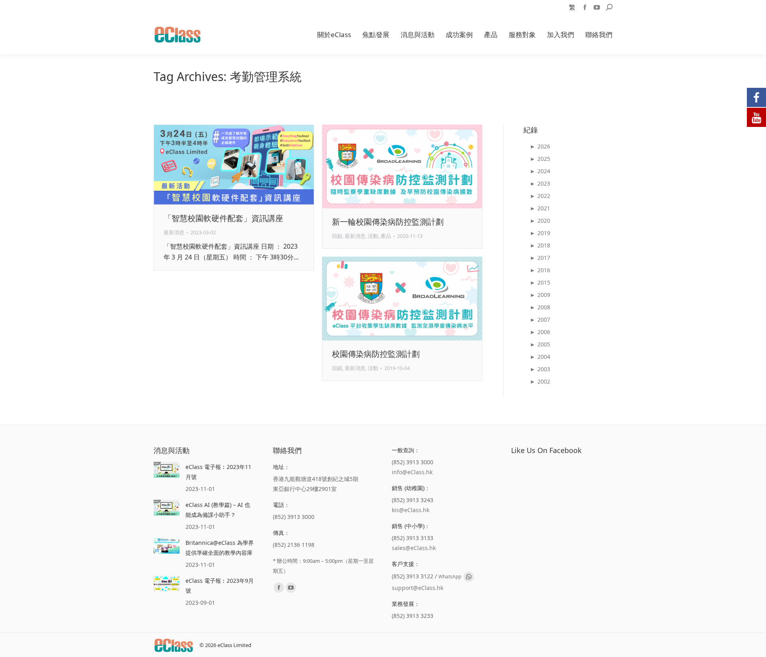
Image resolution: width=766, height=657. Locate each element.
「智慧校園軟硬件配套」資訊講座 (223, 218)
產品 (386, 235)
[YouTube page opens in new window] (597, 7)
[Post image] (167, 470)
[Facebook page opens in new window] (585, 7)
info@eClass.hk (412, 472)
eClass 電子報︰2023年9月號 (220, 585)
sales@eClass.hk (414, 548)
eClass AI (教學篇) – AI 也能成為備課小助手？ (218, 509)
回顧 (337, 235)
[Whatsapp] (469, 577)
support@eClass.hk (417, 588)
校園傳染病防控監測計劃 (376, 353)
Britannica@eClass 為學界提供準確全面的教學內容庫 (220, 547)
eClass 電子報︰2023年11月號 (218, 472)
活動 (373, 235)
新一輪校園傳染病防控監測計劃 (388, 221)
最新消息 (174, 232)
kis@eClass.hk (410, 510)
